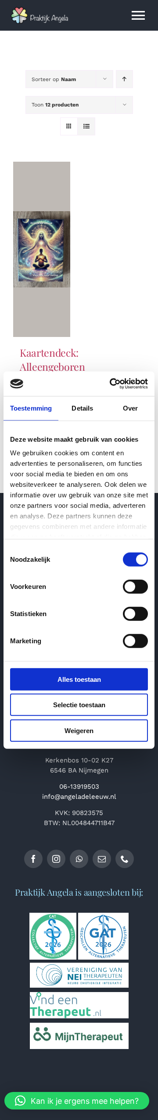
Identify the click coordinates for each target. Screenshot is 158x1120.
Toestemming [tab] (31, 407)
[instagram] (56, 859)
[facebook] (33, 859)
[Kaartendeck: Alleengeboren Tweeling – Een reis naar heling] (41, 249)
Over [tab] (130, 407)
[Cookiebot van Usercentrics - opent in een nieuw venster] (111, 384)
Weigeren (79, 730)
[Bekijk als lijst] (86, 126)
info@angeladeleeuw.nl (79, 797)
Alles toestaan (79, 679)
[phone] (124, 859)
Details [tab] (82, 407)
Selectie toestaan (79, 705)
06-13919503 (79, 786)
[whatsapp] (79, 859)
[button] (76, 1100)
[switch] (135, 586)
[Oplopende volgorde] (124, 79)
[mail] (102, 859)
